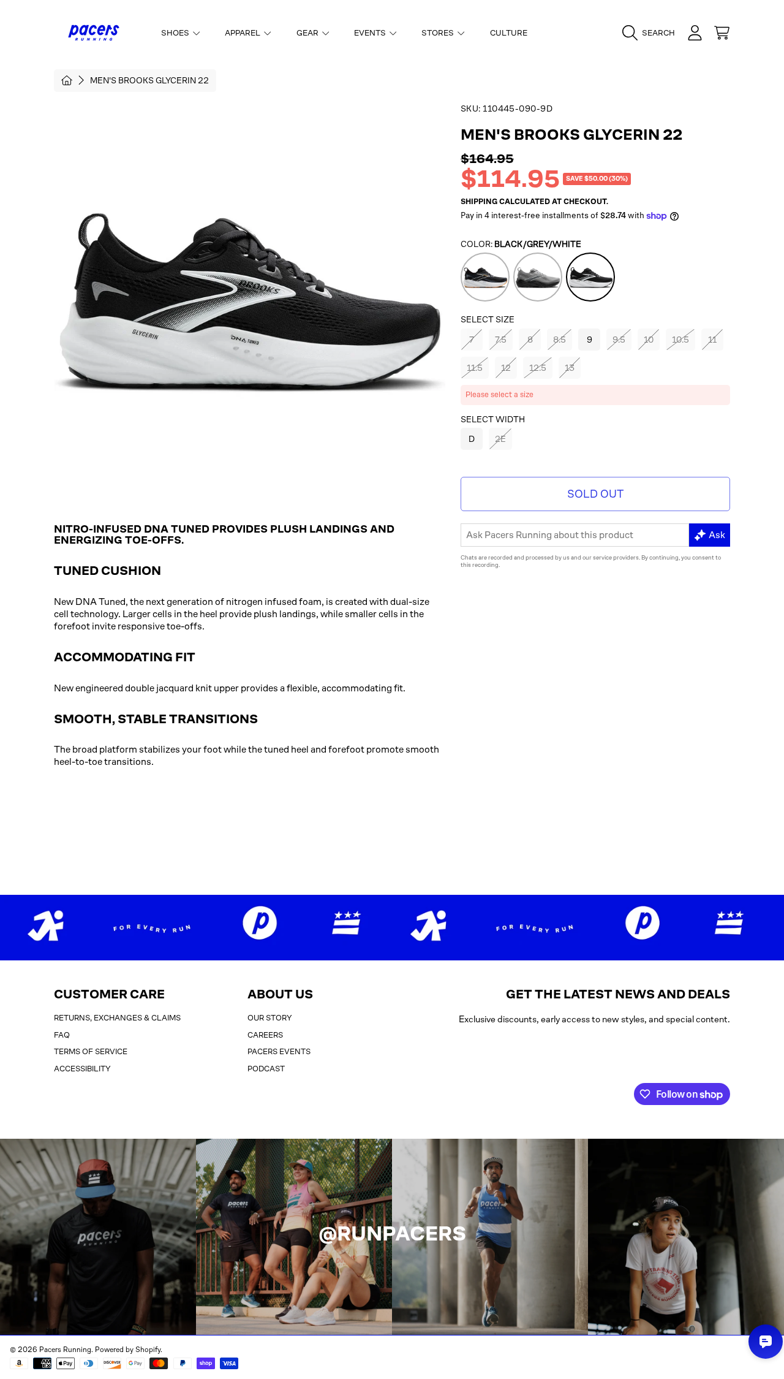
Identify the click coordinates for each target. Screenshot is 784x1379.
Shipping (479, 201)
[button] (651, 33)
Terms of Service (90, 1051)
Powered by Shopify (127, 1349)
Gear (308, 32)
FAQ (62, 1034)
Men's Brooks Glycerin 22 (149, 80)
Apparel (243, 32)
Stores (438, 32)
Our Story (269, 1017)
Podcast (266, 1068)
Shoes (176, 32)
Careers (265, 1034)
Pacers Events (279, 1051)
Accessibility (82, 1068)
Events (371, 32)
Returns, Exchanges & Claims (117, 1017)
